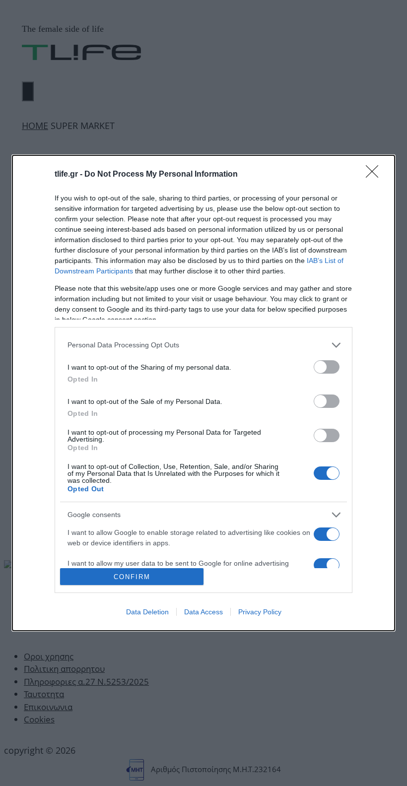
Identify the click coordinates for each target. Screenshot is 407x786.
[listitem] (203, 345)
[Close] (375, 174)
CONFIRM (132, 577)
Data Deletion (147, 612)
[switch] (326, 367)
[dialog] (203, 393)
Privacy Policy (259, 612)
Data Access (203, 612)
